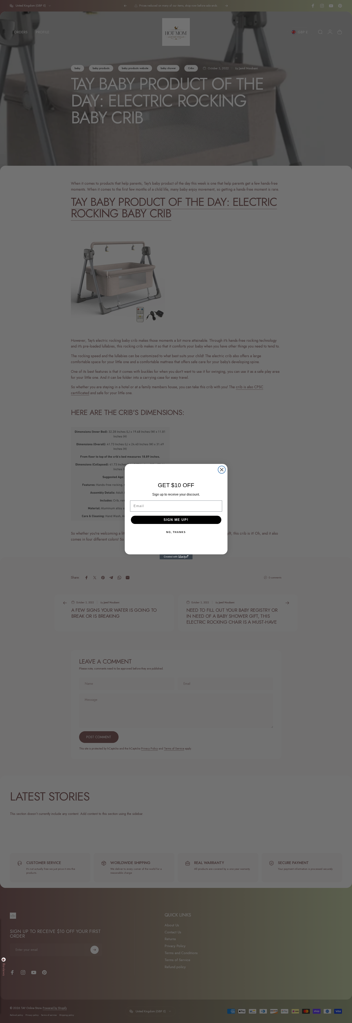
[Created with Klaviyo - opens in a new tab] (176, 556)
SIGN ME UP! (176, 519)
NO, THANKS (176, 532)
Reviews (3, 969)
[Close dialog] (221, 469)
